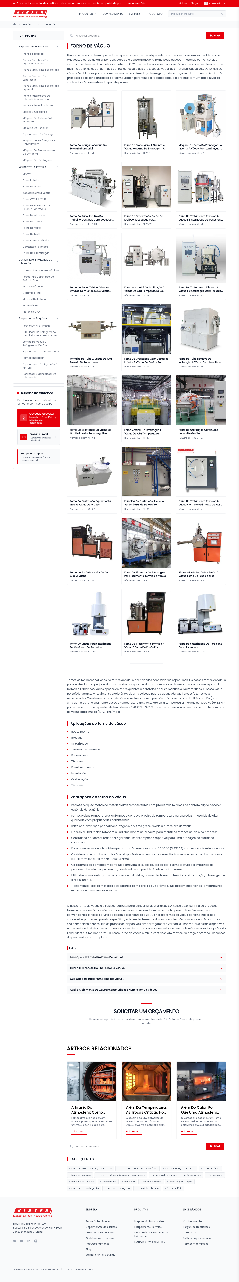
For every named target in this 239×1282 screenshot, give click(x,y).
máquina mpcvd (152, 1181)
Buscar (215, 35)
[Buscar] (223, 13)
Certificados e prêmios (100, 1238)
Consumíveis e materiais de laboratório (151, 1234)
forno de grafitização (181, 1181)
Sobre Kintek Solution (98, 1221)
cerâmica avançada (118, 1188)
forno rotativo (109, 1181)
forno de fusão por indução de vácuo (91, 1168)
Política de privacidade (197, 1238)
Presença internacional (100, 1232)
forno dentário (174, 1188)
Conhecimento (113, 14)
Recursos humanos (97, 1243)
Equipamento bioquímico (149, 1241)
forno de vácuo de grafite (85, 1188)
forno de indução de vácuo (180, 1168)
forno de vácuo (211, 1168)
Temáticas (29, 24)
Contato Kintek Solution (100, 1255)
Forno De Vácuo (50, 24)
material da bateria (148, 1188)
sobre (183, 3)
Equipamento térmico (148, 1227)
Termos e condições (195, 1243)
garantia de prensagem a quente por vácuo (177, 1174)
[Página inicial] (14, 24)
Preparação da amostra (149, 1221)
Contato (156, 14)
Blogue (195, 3)
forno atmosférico (81, 1174)
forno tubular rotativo (82, 1181)
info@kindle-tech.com (34, 1223)
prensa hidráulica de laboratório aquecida (122, 1174)
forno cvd (129, 1181)
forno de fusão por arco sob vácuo (138, 1168)
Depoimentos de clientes (101, 1227)
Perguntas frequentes (196, 1227)
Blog (88, 1249)
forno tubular (216, 1174)
